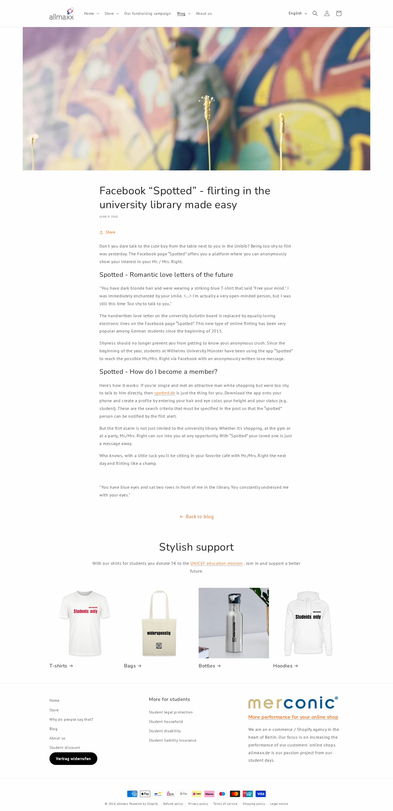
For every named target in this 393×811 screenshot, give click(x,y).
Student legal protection (171, 712)
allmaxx (122, 804)
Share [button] (110, 232)
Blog (53, 728)
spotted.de (164, 392)
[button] (91, 13)
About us (57, 738)
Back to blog (200, 516)
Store (54, 710)
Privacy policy (198, 804)
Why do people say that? (71, 719)
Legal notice (279, 804)
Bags (130, 666)
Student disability (165, 730)
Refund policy (173, 804)
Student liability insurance (172, 740)
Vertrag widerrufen (73, 758)
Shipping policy (254, 804)
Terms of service (225, 804)
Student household (166, 721)
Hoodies (282, 666)
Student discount (64, 747)
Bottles (207, 666)
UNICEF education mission (216, 563)
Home (54, 700)
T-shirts (58, 666)
